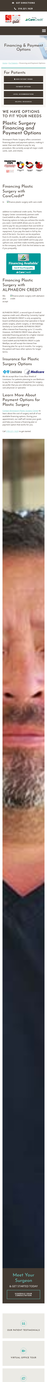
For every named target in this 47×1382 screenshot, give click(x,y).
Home (5, 63)
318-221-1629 (12, 431)
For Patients (13, 63)
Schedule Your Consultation (23, 1294)
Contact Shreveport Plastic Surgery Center (20, 410)
